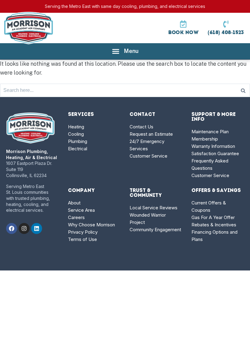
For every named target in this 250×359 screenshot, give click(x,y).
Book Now (183, 32)
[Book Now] (183, 24)
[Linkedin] (36, 228)
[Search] (243, 90)
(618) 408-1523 (226, 32)
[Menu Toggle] (125, 51)
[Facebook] (11, 228)
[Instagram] (24, 228)
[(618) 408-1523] (226, 24)
